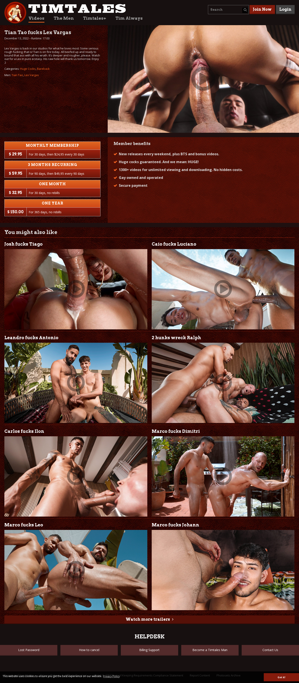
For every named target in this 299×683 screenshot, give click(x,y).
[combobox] (228, 9)
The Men (64, 18)
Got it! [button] (281, 677)
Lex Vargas (31, 75)
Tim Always (129, 18)
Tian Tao (17, 75)
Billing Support (149, 650)
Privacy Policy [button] (111, 676)
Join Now (262, 9)
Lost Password (28, 650)
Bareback (43, 69)
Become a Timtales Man (209, 650)
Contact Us (270, 650)
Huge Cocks (28, 69)
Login (285, 9)
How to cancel (89, 650)
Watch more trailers (148, 619)
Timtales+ (94, 18)
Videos (36, 18)
